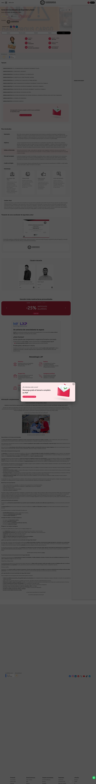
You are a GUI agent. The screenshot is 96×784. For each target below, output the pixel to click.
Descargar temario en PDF (30, 396)
